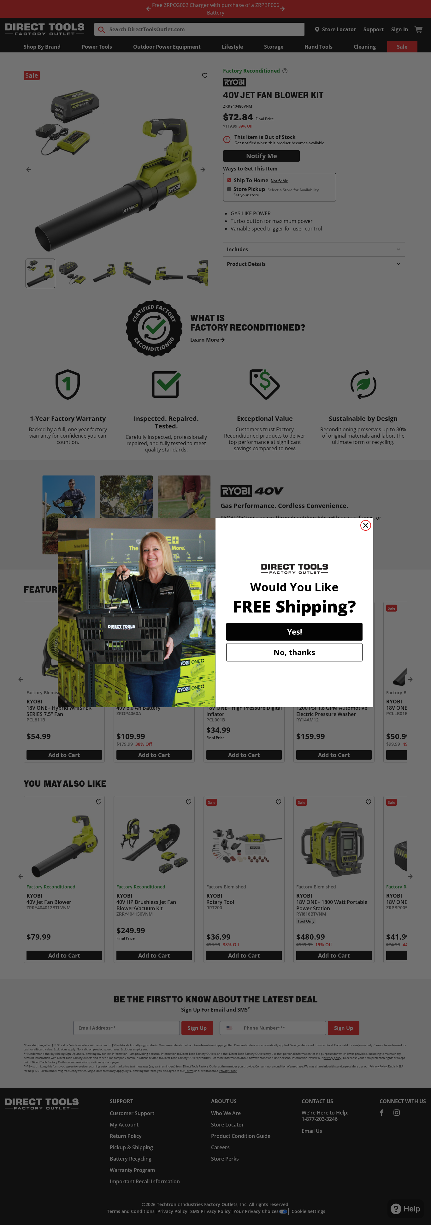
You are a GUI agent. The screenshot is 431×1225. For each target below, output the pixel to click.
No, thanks (294, 652)
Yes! (294, 631)
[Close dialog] (366, 525)
